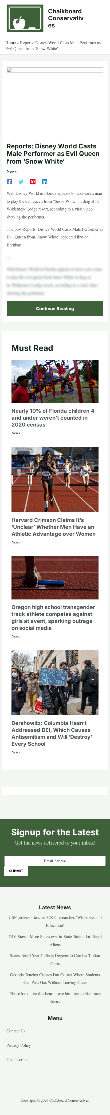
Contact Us (15, 1030)
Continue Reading (55, 308)
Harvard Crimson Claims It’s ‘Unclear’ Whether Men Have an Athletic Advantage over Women (53, 527)
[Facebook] (9, 181)
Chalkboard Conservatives (66, 18)
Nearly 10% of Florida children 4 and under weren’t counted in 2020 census (53, 418)
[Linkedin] (44, 181)
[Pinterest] (33, 181)
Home (10, 42)
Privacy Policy (18, 1045)
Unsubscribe (17, 1059)
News (12, 171)
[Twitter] (21, 181)
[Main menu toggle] (98, 18)
